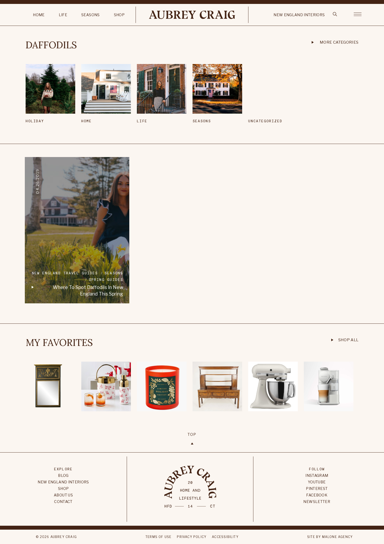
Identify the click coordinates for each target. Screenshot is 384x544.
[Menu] (358, 14)
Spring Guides (106, 279)
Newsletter (316, 501)
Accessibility (225, 537)
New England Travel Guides (65, 273)
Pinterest (317, 488)
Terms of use (158, 537)
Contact (63, 501)
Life (63, 15)
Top (192, 434)
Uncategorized (265, 121)
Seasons (90, 15)
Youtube (316, 482)
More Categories (339, 42)
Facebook (316, 495)
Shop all (348, 340)
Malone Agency (337, 537)
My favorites (59, 343)
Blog (63, 475)
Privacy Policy (191, 537)
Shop (119, 15)
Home (38, 15)
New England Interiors (299, 15)
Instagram (316, 475)
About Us (63, 495)
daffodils (51, 45)
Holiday (35, 121)
